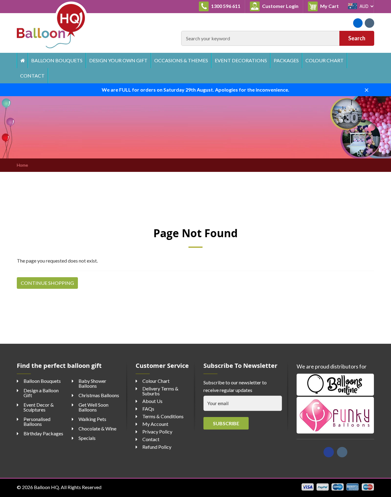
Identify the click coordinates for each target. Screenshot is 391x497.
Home (22, 60)
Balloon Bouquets (56, 60)
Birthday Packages (43, 433)
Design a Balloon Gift (41, 392)
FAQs (148, 409)
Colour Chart (324, 60)
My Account (155, 424)
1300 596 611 (225, 6)
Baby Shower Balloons (92, 383)
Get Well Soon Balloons (93, 407)
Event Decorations (241, 60)
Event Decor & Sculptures (39, 407)
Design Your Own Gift (118, 60)
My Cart (331, 6)
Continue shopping (47, 283)
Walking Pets (92, 419)
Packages (286, 60)
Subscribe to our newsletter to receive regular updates (235, 386)
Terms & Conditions (163, 416)
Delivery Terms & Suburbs (160, 391)
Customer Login (279, 6)
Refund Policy (156, 447)
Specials (87, 438)
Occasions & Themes (181, 60)
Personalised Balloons (37, 421)
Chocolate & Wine (97, 428)
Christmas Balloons (99, 395)
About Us (152, 401)
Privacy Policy (157, 431)
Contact (32, 75)
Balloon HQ (46, 487)
